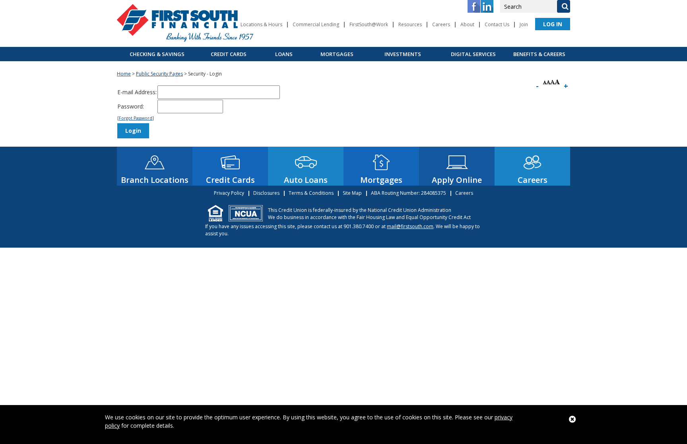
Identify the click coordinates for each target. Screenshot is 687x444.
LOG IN (552, 24)
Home (124, 73)
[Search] (563, 6)
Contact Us (497, 24)
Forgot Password (135, 118)
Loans (284, 54)
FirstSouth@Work (368, 24)
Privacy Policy (229, 193)
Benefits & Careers (539, 54)
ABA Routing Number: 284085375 (408, 193)
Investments (402, 54)
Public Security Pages (159, 73)
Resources (410, 24)
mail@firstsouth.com (410, 226)
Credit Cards (228, 54)
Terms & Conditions (311, 193)
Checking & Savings (157, 54)
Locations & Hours (261, 24)
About (467, 24)
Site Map (352, 193)
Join (524, 24)
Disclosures (266, 193)
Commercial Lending (316, 24)
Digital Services (473, 54)
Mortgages (336, 54)
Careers (441, 24)
